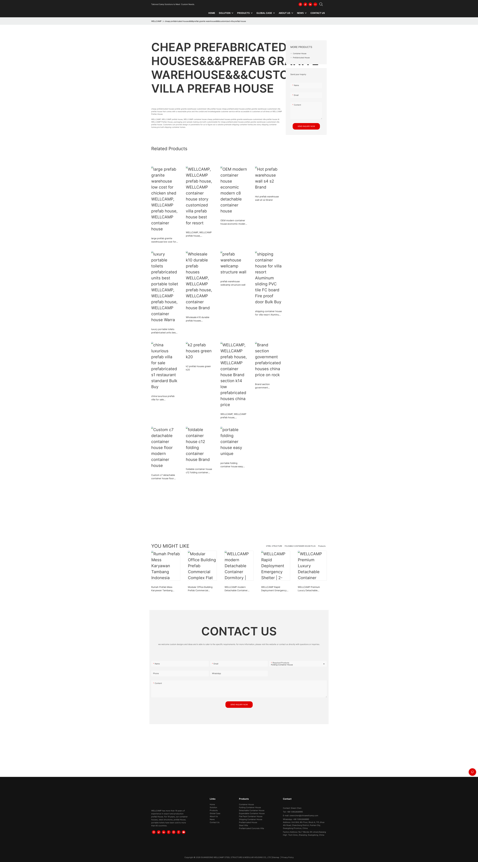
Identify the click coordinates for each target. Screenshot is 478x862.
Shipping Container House (250, 819)
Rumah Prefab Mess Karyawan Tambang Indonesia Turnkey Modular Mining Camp (165, 589)
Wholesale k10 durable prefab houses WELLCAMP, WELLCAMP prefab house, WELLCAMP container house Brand (199, 319)
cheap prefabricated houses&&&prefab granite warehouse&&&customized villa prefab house (205, 21)
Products (322, 546)
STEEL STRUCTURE (274, 546)
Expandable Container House (252, 813)
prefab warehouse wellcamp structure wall (232, 283)
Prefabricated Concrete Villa (251, 828)
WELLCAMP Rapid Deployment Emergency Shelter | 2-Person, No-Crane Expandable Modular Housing (275, 589)
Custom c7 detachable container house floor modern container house (164, 477)
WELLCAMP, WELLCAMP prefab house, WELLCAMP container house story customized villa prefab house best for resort (199, 234)
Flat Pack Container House (250, 816)
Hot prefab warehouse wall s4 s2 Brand (267, 198)
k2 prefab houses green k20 (198, 368)
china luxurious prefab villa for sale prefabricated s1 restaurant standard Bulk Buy (164, 398)
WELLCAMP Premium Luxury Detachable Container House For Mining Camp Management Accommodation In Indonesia (312, 589)
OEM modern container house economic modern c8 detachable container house (233, 222)
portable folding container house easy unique (231, 465)
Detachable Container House (251, 810)
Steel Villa (243, 825)
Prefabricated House (248, 822)
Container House (246, 804)
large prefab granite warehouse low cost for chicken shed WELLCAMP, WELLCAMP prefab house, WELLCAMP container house (164, 240)
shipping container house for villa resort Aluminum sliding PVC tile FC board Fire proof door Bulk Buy (268, 313)
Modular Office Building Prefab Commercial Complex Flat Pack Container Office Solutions (202, 589)
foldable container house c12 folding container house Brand (199, 471)
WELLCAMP (156, 21)
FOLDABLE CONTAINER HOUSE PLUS (300, 546)
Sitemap (275, 857)
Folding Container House (250, 807)
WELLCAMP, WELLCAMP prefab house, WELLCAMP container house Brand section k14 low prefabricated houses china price (233, 416)
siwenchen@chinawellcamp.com (304, 815)
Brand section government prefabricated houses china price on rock (266, 386)
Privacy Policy (287, 857)
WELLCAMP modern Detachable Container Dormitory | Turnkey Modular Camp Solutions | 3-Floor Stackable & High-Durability (238, 589)
